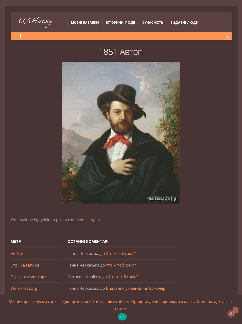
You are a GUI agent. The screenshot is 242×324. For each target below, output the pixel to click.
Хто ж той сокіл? (121, 253)
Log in (94, 219)
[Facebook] (21, 36)
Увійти (17, 253)
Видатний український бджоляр (135, 288)
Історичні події (120, 22)
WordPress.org (24, 288)
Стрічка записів (25, 265)
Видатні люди (184, 22)
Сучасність (152, 22)
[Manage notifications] (231, 313)
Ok (122, 317)
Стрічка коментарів (29, 276)
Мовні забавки (85, 22)
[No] (235, 310)
